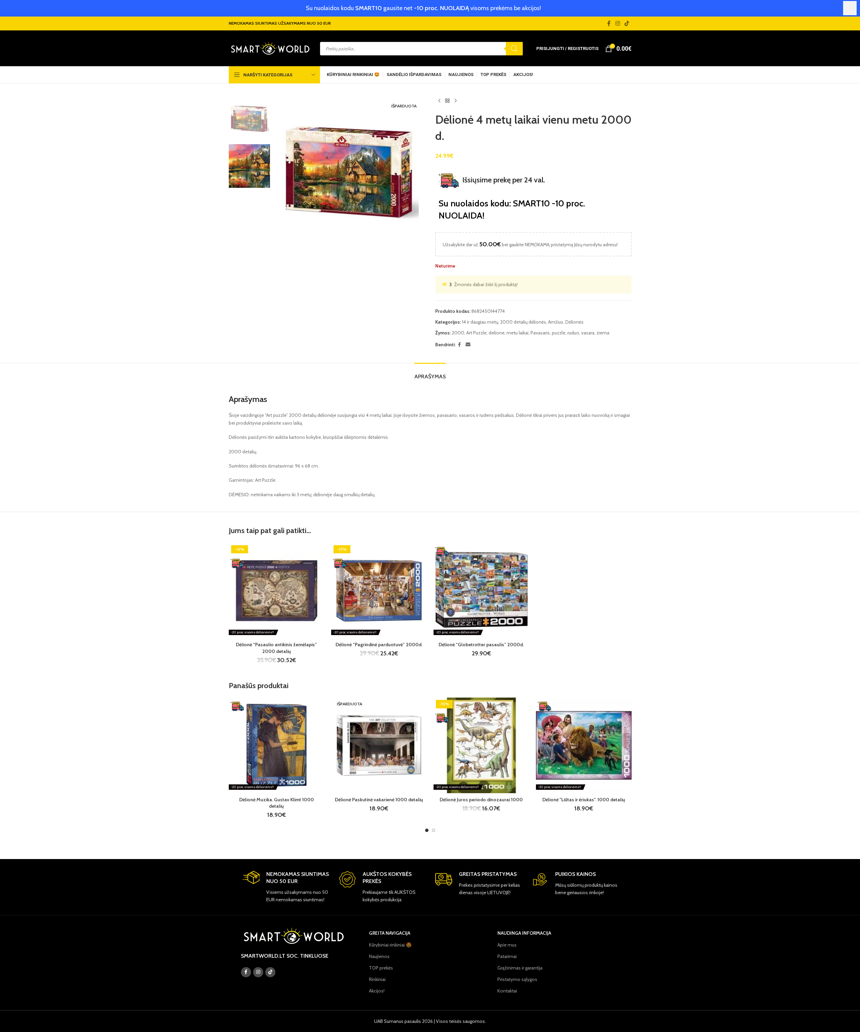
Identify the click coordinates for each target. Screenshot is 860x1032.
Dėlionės (574, 322)
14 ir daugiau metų (480, 322)
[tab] (430, 373)
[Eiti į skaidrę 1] (426, 830)
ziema (602, 333)
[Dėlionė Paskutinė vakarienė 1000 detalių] (379, 745)
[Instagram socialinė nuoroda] (617, 23)
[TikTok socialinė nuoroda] (626, 23)
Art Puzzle (476, 333)
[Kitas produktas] (455, 101)
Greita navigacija (389, 933)
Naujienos (379, 956)
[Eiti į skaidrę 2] (433, 830)
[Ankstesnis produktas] (439, 101)
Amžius (555, 322)
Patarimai (507, 956)
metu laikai (518, 333)
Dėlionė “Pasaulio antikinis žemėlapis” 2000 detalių (276, 647)
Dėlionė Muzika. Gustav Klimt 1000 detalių (276, 803)
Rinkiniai (377, 979)
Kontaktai (507, 991)
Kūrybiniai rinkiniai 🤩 (390, 945)
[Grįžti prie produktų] (447, 101)
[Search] (514, 48)
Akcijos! (377, 991)
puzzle (558, 333)
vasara (587, 333)
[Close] (850, 8)
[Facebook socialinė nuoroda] (609, 23)
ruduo (573, 333)
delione (497, 333)
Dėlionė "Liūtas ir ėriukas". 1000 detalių (583, 800)
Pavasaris (540, 333)
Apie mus (507, 945)
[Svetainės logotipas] (270, 48)
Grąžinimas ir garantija (519, 968)
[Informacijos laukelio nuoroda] (286, 887)
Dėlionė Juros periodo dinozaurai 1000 (481, 800)
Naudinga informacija (524, 933)
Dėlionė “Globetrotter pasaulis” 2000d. (481, 644)
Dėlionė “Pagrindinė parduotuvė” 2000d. (379, 644)
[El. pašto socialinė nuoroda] (468, 344)
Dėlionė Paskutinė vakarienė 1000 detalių (379, 800)
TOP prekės (381, 968)
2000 (458, 333)
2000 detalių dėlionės (523, 322)
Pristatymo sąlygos (517, 979)
